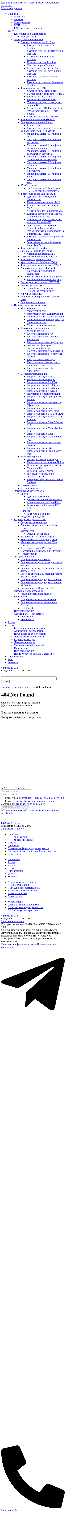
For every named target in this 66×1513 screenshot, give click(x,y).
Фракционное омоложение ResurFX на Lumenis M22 (41, 226)
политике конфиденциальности (29, 804)
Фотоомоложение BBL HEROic (38, 119)
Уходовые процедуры (32, 516)
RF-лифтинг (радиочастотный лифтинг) (42, 276)
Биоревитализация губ (39, 448)
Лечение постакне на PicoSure (43, 68)
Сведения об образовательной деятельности (32, 851)
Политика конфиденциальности (18, 944)
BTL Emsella (27, 608)
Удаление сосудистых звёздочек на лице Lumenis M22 (44, 215)
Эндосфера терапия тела (40, 288)
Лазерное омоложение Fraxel (36, 251)
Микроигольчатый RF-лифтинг (38, 131)
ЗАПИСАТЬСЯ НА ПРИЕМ (15, 807)
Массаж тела (27, 531)
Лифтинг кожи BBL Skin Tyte (43, 116)
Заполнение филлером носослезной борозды (39, 346)
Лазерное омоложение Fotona (37, 122)
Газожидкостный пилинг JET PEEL (40, 282)
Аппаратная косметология (28, 39)
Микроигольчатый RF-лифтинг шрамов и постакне (44, 146)
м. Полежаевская (23, 839)
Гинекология (21, 596)
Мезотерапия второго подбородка (45, 319)
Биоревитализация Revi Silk (42, 391)
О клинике (14, 13)
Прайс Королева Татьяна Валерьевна (34, 653)
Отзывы (18, 19)
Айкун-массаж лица (31, 293)
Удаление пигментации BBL (42, 91)
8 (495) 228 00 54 (10, 667)
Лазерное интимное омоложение (45, 128)
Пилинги (26, 511)
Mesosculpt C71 (35, 468)
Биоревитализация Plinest (41, 376)
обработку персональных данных (37, 801)
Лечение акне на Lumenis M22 (43, 202)
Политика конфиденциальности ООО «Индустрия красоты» (25, 909)
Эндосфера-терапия (31, 285)
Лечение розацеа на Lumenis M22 (45, 211)
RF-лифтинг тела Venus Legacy (44, 279)
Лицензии (13, 845)
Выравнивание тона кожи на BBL (45, 93)
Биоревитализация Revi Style (42, 385)
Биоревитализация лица (34, 373)
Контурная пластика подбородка (45, 342)
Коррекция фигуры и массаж (30, 519)
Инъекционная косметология (30, 305)
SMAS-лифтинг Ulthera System (43, 188)
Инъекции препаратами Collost (44, 465)
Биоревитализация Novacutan (43, 411)
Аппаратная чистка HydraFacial (38, 268)
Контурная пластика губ (40, 333)
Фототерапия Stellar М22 (34, 248)
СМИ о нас (20, 25)
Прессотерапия (29, 553)
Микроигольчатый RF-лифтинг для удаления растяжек (44, 152)
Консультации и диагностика (30, 33)
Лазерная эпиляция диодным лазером (41, 579)
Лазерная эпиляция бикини (35, 559)
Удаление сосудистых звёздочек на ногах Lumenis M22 (44, 221)
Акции (11, 622)
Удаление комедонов (38, 496)
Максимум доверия (11, 8)
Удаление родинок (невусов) (36, 593)
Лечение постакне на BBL (41, 99)
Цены (11, 625)
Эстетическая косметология (29, 491)
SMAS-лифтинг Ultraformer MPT (45, 191)
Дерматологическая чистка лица (44, 499)
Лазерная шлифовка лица (41, 253)
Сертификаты (28, 616)
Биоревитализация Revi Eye (42, 382)
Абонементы (27, 619)
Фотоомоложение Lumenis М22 (38, 193)
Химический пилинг (38, 513)
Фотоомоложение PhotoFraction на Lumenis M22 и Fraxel (45, 232)
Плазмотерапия (29, 485)
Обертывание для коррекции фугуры (41, 551)
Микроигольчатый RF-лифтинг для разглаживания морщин (44, 158)
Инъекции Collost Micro (40, 471)
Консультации (28, 36)
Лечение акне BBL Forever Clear (44, 108)
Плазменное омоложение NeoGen (39, 256)
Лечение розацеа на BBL (40, 96)
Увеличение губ (35, 331)
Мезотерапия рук (36, 311)
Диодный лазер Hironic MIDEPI (38, 588)
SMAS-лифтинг (29, 185)
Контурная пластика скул (41, 359)
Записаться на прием (12, 828)
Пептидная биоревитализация (43, 393)
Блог (10, 659)
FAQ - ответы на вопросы (28, 28)
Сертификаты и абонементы (29, 613)
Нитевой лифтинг (24, 611)
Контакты (13, 662)
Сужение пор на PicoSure (40, 65)
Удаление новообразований (29, 591)
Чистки (25, 493)
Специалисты (15, 656)
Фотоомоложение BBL (33, 88)
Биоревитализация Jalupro (41, 379)
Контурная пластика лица (35, 328)
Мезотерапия (28, 308)
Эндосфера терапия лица (40, 291)
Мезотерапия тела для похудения (45, 313)
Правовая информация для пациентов (28, 848)
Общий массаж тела (38, 533)
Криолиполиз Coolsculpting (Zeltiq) (39, 262)
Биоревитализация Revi (40, 433)
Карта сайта (14, 854)
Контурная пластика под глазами (45, 351)
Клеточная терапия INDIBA (36, 259)
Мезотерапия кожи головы (41, 325)
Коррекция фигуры (24, 639)
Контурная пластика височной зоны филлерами (43, 364)
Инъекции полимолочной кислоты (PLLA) (41, 475)
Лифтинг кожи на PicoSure (41, 62)
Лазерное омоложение (33, 302)
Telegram (19, 788)
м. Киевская (20, 837)
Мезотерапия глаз (36, 322)
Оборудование (22, 22)
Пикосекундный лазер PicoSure (38, 42)
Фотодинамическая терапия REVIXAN (42, 265)
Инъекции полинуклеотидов (42, 459)
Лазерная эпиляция (24, 556)
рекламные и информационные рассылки (42, 797)
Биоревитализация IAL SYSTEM (45, 413)
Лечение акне (34, 125)
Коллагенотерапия (31, 456)
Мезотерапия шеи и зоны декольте (45, 316)
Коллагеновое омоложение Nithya (45, 462)
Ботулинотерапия (30, 488)
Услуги (11, 31)
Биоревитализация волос (41, 408)
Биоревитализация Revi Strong (43, 388)
